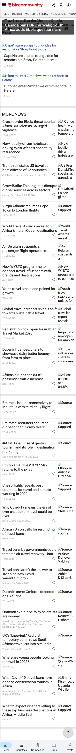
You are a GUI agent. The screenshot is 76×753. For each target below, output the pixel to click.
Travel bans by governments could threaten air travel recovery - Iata (29, 551)
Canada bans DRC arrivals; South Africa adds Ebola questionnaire (34, 27)
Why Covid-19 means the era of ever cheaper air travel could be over (27, 511)
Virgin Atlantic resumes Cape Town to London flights (25, 208)
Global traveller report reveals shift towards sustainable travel (29, 311)
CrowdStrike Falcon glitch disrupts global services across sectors (29, 188)
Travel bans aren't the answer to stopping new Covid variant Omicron (27, 574)
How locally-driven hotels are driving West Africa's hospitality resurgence (27, 147)
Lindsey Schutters (11, 195)
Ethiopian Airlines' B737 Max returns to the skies (24, 467)
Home (5, 14)
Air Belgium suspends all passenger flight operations (24, 248)
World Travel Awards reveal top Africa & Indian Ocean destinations (29, 228)
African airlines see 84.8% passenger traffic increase (22, 377)
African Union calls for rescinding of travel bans (28, 531)
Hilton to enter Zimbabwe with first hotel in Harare (37, 88)
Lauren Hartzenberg (13, 456)
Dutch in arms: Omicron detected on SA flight (28, 594)
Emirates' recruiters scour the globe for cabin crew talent (25, 425)
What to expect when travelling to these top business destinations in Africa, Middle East (29, 710)
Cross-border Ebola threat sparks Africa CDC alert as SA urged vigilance (28, 125)
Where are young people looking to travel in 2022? (28, 659)
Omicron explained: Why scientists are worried (29, 614)
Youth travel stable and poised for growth (28, 291)
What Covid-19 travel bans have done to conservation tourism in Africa (27, 682)
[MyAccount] (69, 5)
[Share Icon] (53, 134)
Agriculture (58, 14)
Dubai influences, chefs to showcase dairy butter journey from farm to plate (26, 353)
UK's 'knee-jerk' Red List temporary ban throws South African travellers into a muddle (27, 639)
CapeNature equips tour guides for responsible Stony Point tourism (31, 58)
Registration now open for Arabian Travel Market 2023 (29, 331)
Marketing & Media (36, 14)
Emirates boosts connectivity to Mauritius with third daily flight (27, 405)
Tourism (17, 14)
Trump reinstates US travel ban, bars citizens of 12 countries (26, 167)
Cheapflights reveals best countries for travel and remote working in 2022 (26, 489)
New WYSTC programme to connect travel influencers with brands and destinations (26, 270)
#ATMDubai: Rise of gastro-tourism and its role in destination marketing (28, 447)
